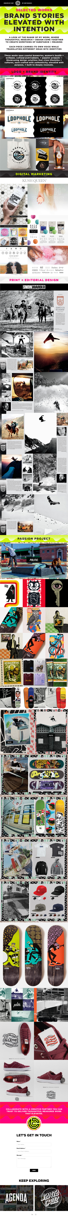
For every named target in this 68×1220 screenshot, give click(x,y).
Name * (19, 1141)
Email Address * (21, 1148)
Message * (19, 1155)
